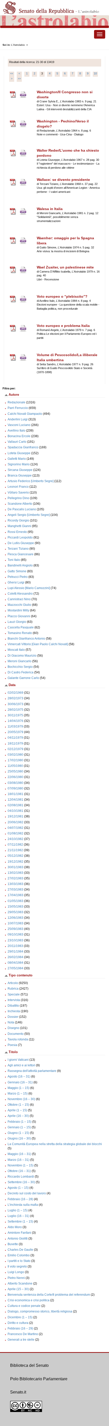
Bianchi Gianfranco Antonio (26, 638)
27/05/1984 (15, 968)
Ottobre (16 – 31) (19, 1171)
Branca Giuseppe (20, 475)
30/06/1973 (15, 704)
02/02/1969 (15, 692)
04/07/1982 (15, 828)
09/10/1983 (15, 934)
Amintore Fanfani (19, 1232)
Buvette (13, 1244)
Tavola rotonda (18, 1039)
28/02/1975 (15, 709)
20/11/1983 (15, 946)
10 (95, 73)
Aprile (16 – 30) (18, 1116)
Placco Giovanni (19, 616)
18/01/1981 (15, 794)
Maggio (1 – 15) (18, 1088)
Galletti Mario (17, 459)
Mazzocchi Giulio (19, 605)
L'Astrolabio (18, 44)
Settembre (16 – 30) (21, 1182)
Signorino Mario (19, 464)
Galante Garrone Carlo (23, 678)
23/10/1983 (15, 940)
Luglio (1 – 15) (18, 1210)
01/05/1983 (15, 901)
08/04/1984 (15, 962)
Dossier (13, 1017)
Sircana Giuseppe (20, 470)
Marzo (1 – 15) (18, 1093)
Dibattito (13, 1005)
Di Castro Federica (20, 672)
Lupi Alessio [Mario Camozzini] (29, 588)
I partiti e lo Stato (19, 1261)
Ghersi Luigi (16, 582)
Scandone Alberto (20, 503)
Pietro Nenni (16, 1278)
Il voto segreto (17, 1266)
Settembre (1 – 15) (20, 1221)
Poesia (12, 1045)
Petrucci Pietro (18, 577)
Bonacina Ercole (19, 436)
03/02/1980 (15, 754)
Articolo (13, 983)
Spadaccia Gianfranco (23, 447)
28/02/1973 (15, 698)
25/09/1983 (15, 929)
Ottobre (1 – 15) (18, 1104)
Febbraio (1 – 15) (19, 1121)
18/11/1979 (15, 743)
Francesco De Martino (23, 1334)
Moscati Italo (16, 650)
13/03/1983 (15, 884)
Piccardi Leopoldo (20, 537)
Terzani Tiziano (18, 548)
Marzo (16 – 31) (18, 1160)
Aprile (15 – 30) (18, 1289)
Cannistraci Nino (19, 599)
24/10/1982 (15, 839)
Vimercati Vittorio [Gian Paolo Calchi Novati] (38, 644)
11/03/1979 (15, 726)
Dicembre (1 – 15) (20, 1317)
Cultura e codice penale (24, 1306)
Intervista (14, 1000)
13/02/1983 (15, 873)
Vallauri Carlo (17, 441)
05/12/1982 (15, 856)
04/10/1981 (15, 811)
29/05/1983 (15, 912)
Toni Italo (14, 560)
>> (19, 78)
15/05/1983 (15, 906)
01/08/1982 (15, 833)
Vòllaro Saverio (18, 492)
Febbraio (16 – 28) (20, 1199)
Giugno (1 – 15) (18, 1133)
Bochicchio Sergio (20, 667)
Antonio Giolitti (18, 1238)
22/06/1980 (15, 777)
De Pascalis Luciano (22, 509)
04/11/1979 (15, 737)
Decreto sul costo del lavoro (27, 1193)
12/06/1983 (15, 918)
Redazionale (16, 402)
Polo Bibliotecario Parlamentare (38, 1379)
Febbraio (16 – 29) (20, 1328)
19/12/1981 (15, 816)
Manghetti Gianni (19, 526)
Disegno (13, 1028)
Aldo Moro (15, 1227)
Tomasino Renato (20, 633)
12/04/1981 (15, 799)
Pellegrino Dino (18, 498)
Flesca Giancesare (20, 554)
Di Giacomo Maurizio (22, 655)
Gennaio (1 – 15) (19, 1127)
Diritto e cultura (18, 1323)
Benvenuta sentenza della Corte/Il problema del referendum (49, 1294)
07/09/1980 (15, 788)
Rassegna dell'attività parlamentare (32, 1071)
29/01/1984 (15, 951)
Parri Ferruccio (18, 408)
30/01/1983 (15, 867)
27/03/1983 (15, 889)
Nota (11, 1022)
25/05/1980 (15, 771)
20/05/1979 (15, 732)
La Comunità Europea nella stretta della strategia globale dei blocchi (55, 1144)
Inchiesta (14, 1011)
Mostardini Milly (18, 610)
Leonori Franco (18, 486)
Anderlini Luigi (18, 419)
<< (11, 73)
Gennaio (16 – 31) (20, 1082)
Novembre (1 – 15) (20, 1165)
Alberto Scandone (20, 1283)
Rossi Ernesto (17, 532)
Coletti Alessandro (20, 593)
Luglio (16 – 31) (18, 1216)
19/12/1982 (15, 861)
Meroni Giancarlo (19, 661)
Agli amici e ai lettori (21, 1065)
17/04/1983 (15, 895)
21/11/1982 (15, 850)
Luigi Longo (16, 1272)
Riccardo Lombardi (21, 1176)
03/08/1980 (15, 783)
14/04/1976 (15, 721)
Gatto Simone (17, 571)
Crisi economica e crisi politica (28, 1300)
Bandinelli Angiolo (20, 565)
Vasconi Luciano (19, 425)
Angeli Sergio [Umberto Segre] (29, 515)
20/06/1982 (15, 822)
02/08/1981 (15, 805)
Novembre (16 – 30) (21, 1099)
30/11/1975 (15, 715)
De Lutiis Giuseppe (21, 543)
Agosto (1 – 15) (18, 1188)
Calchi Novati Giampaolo (25, 414)
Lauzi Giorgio (17, 622)
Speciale (14, 994)
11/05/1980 (15, 766)
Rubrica (13, 988)
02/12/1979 (15, 749)
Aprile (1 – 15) (17, 1110)
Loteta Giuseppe (19, 453)
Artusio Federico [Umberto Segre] (30, 481)
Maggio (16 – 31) (19, 1154)
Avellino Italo (16, 430)
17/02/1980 (15, 760)
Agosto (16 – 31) (19, 1076)
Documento (16, 1034)
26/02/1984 (15, 957)
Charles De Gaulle (20, 1249)
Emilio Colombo (19, 1255)
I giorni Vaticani (18, 1059)
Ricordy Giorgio (18, 520)
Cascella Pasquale (21, 627)
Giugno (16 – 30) (19, 1138)
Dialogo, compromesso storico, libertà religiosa (40, 1311)
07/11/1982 (15, 844)
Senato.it (18, 1392)
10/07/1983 (15, 923)
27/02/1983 (15, 878)
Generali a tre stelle (21, 1339)
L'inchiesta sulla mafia (23, 1205)
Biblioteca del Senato (29, 1365)
